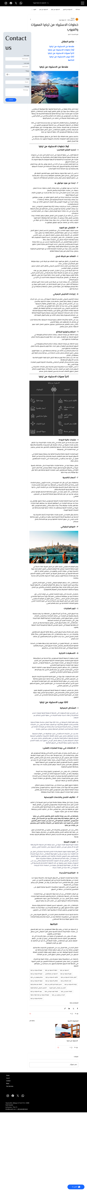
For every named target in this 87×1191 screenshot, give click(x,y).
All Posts (78, 10)
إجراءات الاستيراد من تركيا (70, 984)
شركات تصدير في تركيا (66, 991)
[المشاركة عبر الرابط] (65, 1008)
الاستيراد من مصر (43, 10)
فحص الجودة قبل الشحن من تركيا (53, 984)
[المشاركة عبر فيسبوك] (77, 1008)
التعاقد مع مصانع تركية (36, 984)
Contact (8, 1081)
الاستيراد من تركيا (55, 10)
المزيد (34, 10)
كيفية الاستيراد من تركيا (36, 970)
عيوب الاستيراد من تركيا (36, 991)
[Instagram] (5, 3)
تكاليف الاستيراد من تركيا (52, 977)
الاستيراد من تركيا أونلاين (51, 974)
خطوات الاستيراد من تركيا (51, 970)
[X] (16, 3)
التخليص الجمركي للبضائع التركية (39, 988)
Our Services (9, 1086)
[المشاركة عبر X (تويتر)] (73, 1008)
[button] (53, 42)
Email (27, 79)
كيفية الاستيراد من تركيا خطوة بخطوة (40, 995)
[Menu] (82, 3)
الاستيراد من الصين (67, 10)
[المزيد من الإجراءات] (30, 19)
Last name (26, 63)
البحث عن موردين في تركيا (58, 995)
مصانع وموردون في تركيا (37, 977)
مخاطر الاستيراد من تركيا (36, 999)
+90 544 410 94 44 (22, 1109)
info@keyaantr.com (10, 1109)
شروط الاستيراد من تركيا (36, 974)
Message (26, 87)
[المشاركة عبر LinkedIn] (69, 1008)
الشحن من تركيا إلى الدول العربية (57, 988)
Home (7, 1075)
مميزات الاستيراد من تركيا (36, 981)
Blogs (7, 1083)
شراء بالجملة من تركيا (66, 981)
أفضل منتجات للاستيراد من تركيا (68, 977)
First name (26, 56)
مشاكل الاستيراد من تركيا (51, 981)
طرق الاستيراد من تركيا (65, 974)
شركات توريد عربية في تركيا (51, 991)
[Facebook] (10, 3)
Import (8, 1078)
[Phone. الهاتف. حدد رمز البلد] (8, 74)
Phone (27, 71)
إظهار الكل (31, 1021)
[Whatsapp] (21, 3)
